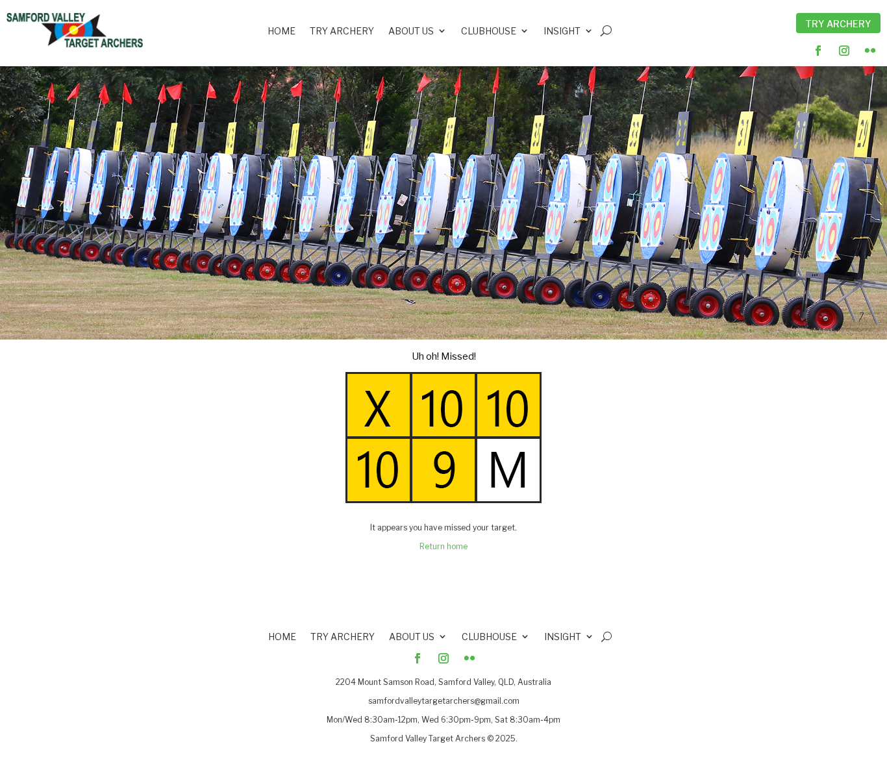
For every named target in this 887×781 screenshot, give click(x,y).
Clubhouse (488, 32)
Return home (443, 546)
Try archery (342, 32)
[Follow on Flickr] (870, 50)
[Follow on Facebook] (818, 50)
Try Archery (838, 23)
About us (411, 32)
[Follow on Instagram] (844, 50)
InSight (562, 32)
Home (281, 32)
